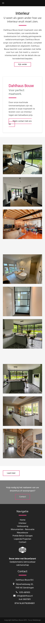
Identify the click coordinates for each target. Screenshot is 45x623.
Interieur (22, 523)
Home (22, 520)
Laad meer (11, 473)
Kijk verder (22, 64)
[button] (3, 3)
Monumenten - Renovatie (22, 529)
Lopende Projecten (22, 539)
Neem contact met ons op (20, 123)
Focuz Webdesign (34, 620)
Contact (22, 496)
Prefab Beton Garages (23, 536)
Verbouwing (22, 526)
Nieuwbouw (22, 532)
